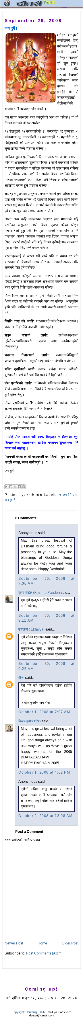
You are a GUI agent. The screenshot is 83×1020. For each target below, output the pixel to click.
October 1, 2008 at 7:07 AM (44, 712)
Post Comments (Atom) (44, 953)
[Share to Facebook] (19, 486)
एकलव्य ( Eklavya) (31, 629)
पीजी (21, 678)
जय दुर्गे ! (11, 28)
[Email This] (6, 486)
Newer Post (14, 943)
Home (42, 943)
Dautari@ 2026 (36, 1012)
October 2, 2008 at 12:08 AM (45, 816)
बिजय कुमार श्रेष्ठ (29, 721)
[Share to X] (15, 486)
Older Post (70, 943)
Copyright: (18, 1012)
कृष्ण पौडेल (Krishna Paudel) (39, 592)
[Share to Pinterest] (23, 486)
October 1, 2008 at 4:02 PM (44, 772)
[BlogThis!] (11, 486)
